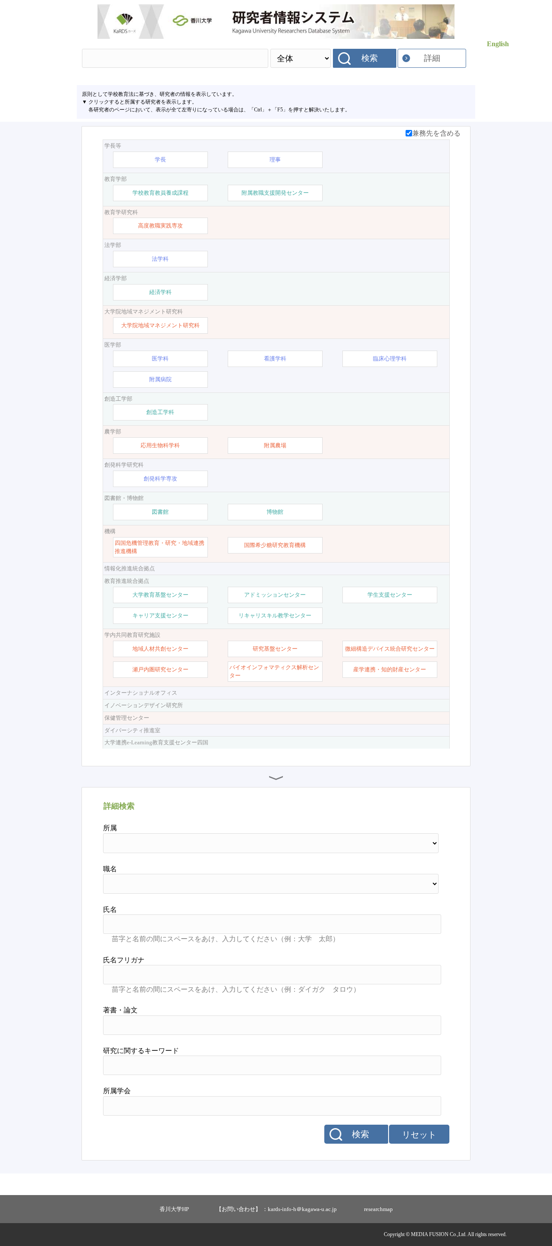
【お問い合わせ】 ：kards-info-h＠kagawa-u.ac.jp (276, 1209)
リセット (419, 1134)
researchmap (378, 1209)
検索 (369, 58)
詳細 (432, 58)
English (498, 43)
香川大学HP (174, 1209)
